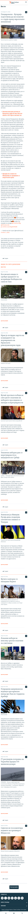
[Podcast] (18, 898)
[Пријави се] (22, 898)
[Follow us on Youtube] (9, 898)
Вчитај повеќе (14, 887)
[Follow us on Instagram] (12, 898)
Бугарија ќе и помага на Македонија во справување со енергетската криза (11, 175)
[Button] (5, 258)
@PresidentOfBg (16, 223)
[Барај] (22, 913)
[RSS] (15, 898)
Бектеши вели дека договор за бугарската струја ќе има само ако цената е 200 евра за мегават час (12, 113)
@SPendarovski (5, 225)
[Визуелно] (14, 913)
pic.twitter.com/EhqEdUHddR (9, 227)
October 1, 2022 (5, 232)
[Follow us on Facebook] (2, 898)
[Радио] (6, 913)
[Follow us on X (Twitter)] (5, 898)
